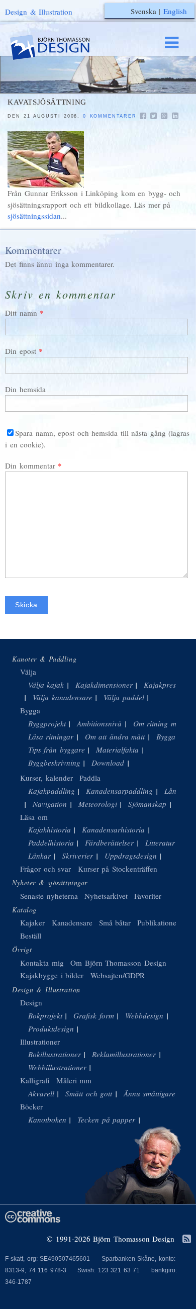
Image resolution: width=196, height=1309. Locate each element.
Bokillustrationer (54, 1054)
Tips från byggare (56, 749)
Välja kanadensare (62, 697)
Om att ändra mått (115, 736)
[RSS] (186, 1240)
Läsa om (34, 817)
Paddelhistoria (51, 842)
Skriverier (77, 856)
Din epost (20, 351)
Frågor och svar (45, 869)
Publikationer (158, 922)
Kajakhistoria (49, 829)
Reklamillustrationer (124, 1054)
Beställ (30, 935)
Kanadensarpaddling (119, 791)
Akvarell (41, 1093)
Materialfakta (117, 749)
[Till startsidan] (59, 47)
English (175, 11)
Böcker (31, 1106)
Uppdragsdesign (131, 856)
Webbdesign (144, 1015)
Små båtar (115, 922)
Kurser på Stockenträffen (117, 869)
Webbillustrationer (57, 1067)
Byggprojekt (47, 723)
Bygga (30, 710)
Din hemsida (25, 389)
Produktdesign (51, 1028)
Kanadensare (72, 922)
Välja (28, 672)
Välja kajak (46, 685)
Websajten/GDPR (117, 975)
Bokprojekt (45, 1015)
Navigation (50, 804)
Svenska (143, 11)
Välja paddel (124, 697)
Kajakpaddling (51, 791)
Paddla (90, 778)
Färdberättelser (109, 842)
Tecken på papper (106, 1119)
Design (31, 1002)
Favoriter (147, 896)
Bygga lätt (172, 736)
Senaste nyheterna (49, 896)
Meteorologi (97, 804)
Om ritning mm (157, 723)
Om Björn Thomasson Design (118, 963)
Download (107, 763)
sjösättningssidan (34, 216)
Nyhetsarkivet (106, 896)
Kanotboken (47, 1119)
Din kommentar (30, 465)
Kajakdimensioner (104, 685)
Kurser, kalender (46, 778)
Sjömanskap (147, 804)
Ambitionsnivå (99, 723)
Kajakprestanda (169, 685)
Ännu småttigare (150, 1093)
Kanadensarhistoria (113, 829)
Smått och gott (88, 1093)
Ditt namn (21, 313)
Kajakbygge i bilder (51, 975)
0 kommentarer (109, 116)
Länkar (39, 856)
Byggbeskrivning (54, 763)
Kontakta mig (42, 963)
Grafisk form (93, 1015)
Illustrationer (40, 1042)
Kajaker (32, 922)
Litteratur (160, 842)
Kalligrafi (34, 1080)
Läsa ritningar (51, 736)
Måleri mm (74, 1080)
